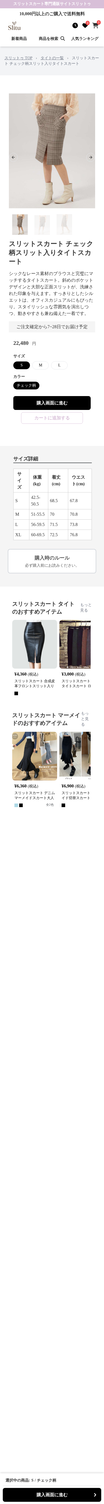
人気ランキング (84, 39)
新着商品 (19, 39)
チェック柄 (26, 385)
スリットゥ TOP (18, 58)
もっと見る (86, 607)
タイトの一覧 (52, 58)
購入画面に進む (52, 403)
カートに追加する (52, 417)
